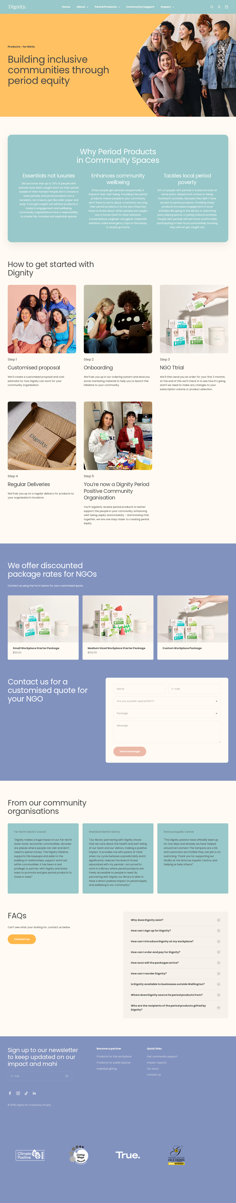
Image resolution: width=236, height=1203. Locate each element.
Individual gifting (107, 1069)
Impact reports (156, 1062)
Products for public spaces (114, 1062)
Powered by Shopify (40, 1105)
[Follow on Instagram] (18, 1093)
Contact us (22, 939)
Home (66, 7)
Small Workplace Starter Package (36, 648)
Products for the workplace (114, 1056)
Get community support (162, 1056)
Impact (166, 7)
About (81, 7)
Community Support (140, 7)
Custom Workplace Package (182, 648)
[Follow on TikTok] (26, 1093)
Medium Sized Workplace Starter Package (116, 648)
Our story (153, 1069)
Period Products (106, 7)
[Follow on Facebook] (10, 1093)
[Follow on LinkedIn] (34, 1093)
